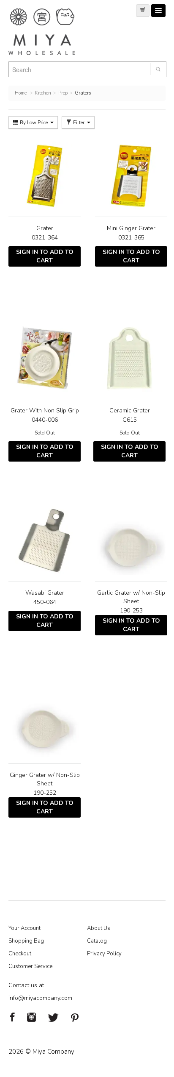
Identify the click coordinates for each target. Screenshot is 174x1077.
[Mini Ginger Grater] (131, 176)
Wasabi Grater (44, 593)
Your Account (24, 928)
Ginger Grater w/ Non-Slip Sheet (45, 779)
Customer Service (30, 966)
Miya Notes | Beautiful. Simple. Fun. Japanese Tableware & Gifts (50, 31)
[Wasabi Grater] (44, 540)
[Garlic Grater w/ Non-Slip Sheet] (131, 540)
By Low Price (34, 122)
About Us (98, 928)
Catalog (97, 941)
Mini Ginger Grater (131, 228)
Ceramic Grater (129, 410)
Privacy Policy (104, 953)
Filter (79, 122)
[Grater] (44, 176)
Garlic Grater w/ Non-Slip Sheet (131, 597)
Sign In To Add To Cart (44, 256)
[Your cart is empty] (143, 10)
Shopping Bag (26, 941)
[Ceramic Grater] (129, 358)
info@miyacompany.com (40, 998)
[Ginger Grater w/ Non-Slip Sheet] (44, 722)
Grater (44, 228)
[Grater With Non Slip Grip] (44, 358)
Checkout (19, 953)
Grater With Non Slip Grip (45, 410)
